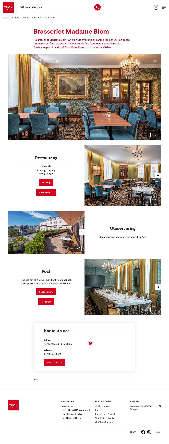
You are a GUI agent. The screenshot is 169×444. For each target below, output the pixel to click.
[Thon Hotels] (8, 7)
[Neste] (158, 97)
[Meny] (163, 7)
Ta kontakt (46, 302)
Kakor (158, 432)
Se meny (46, 182)
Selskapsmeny (46, 292)
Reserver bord (46, 192)
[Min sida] (156, 7)
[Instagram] (149, 432)
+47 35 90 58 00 (52, 354)
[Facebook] (143, 432)
